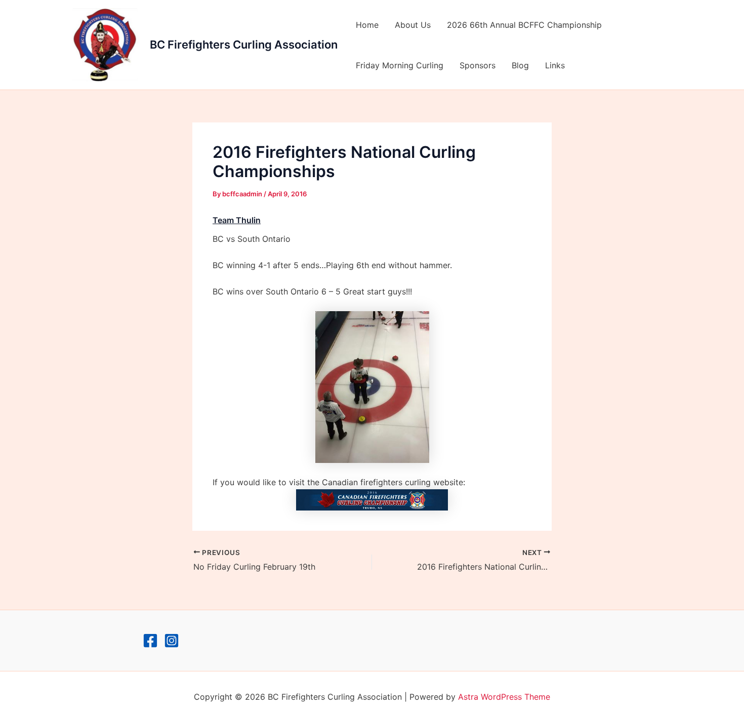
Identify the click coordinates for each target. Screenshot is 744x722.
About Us (413, 25)
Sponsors (477, 65)
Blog (520, 65)
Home (367, 25)
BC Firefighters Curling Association (244, 44)
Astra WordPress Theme (504, 697)
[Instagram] (171, 640)
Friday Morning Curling (399, 65)
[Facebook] (150, 640)
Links (555, 65)
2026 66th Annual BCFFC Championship (524, 25)
